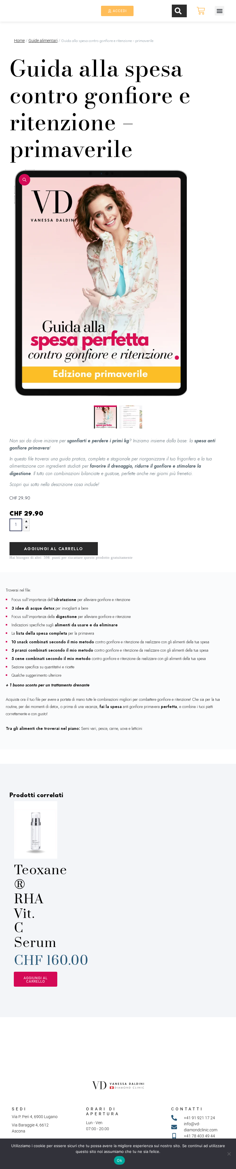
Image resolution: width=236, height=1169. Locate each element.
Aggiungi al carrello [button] (35, 980)
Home (19, 40)
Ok (119, 1160)
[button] (219, 11)
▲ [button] (26, 522)
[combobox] (153, 9)
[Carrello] (201, 10)
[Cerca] (179, 11)
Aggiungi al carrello (53, 549)
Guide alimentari (43, 40)
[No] (229, 1154)
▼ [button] (26, 528)
